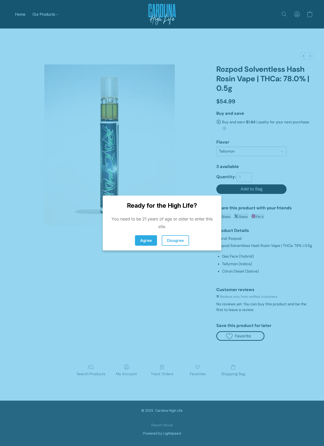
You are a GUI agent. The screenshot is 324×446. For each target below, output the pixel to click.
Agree (146, 240)
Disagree (175, 240)
